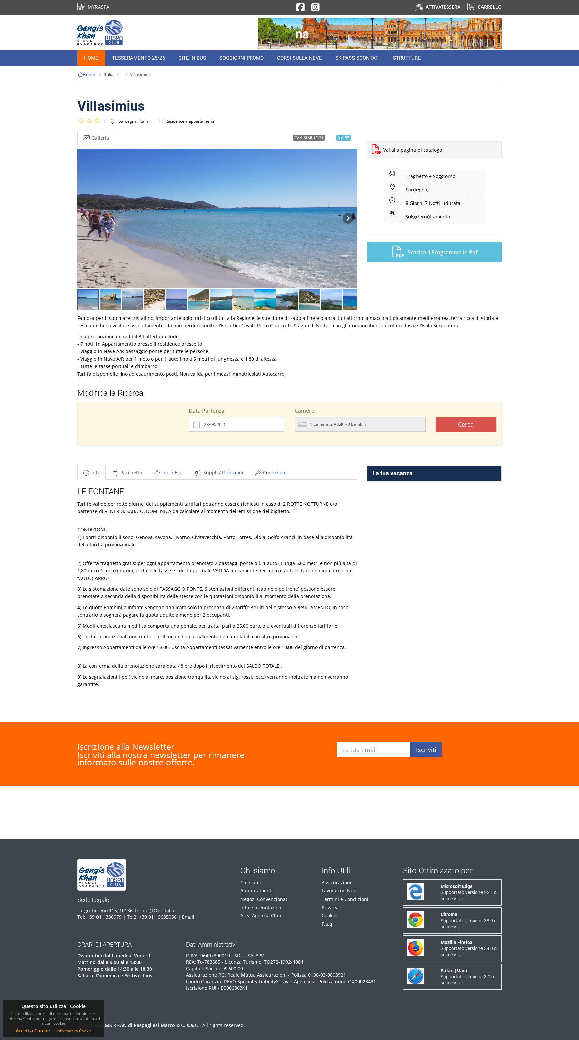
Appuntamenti (256, 890)
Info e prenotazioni (261, 907)
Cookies (330, 915)
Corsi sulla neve (299, 58)
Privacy (329, 907)
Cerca (466, 424)
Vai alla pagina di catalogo (412, 150)
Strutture (407, 58)
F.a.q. (328, 924)
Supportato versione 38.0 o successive (469, 920)
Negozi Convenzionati (264, 899)
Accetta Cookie (33, 1030)
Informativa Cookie (74, 1031)
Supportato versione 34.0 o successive (469, 948)
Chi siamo (251, 882)
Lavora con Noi (338, 890)
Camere (304, 410)
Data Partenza (206, 410)
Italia (108, 74)
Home (91, 58)
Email (188, 917)
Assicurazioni (336, 882)
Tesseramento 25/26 (138, 58)
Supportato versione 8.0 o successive (467, 976)
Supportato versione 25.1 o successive (469, 892)
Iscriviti (426, 750)
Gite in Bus (192, 58)
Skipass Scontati (357, 58)
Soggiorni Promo (241, 58)
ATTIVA (442, 7)
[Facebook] (300, 9)
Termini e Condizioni (345, 899)
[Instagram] (315, 9)
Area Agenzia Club (260, 915)
